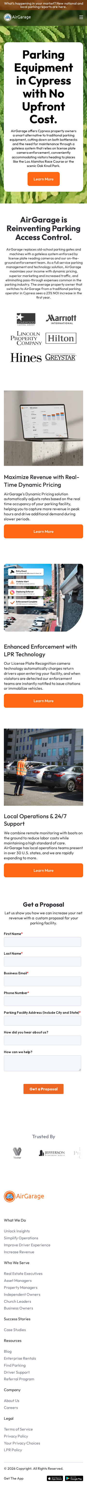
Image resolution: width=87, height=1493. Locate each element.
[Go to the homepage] (24, 1196)
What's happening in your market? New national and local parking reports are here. (43, 5)
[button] (78, 17)
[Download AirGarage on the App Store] (55, 1478)
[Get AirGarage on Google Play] (74, 1478)
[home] (17, 17)
